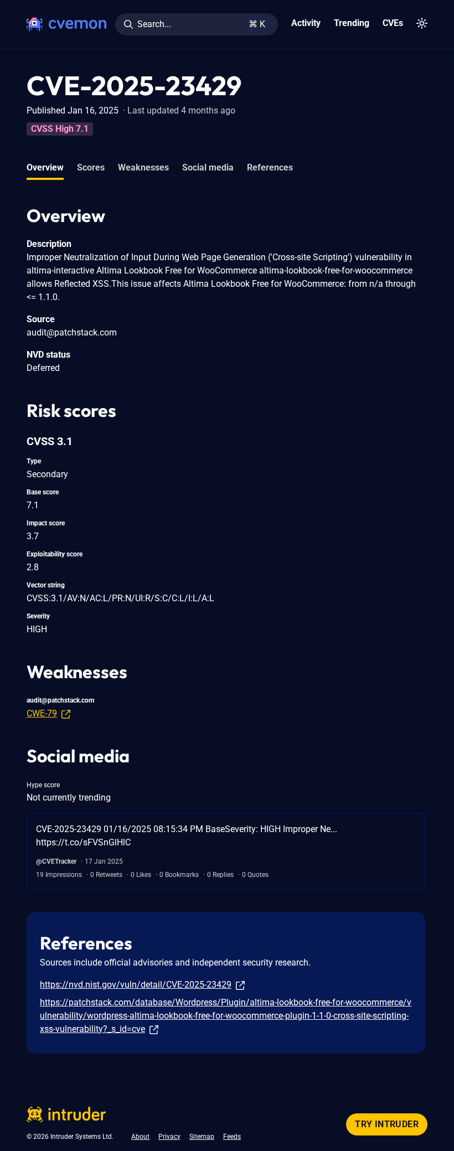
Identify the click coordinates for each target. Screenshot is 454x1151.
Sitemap (201, 1136)
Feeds (232, 1136)
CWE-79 (42, 713)
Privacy (169, 1136)
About (140, 1136)
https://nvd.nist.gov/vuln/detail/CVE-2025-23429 (135, 984)
